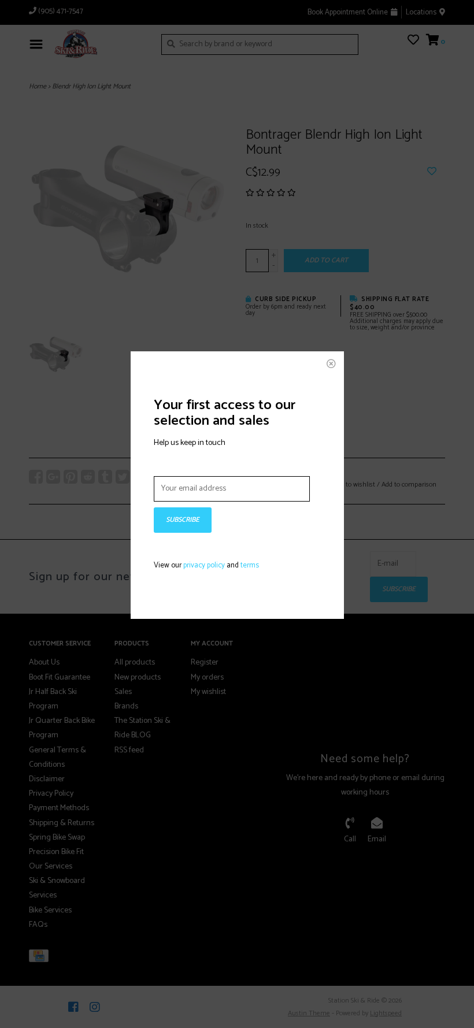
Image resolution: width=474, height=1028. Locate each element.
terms (249, 565)
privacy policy (204, 565)
